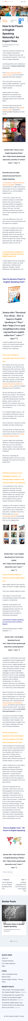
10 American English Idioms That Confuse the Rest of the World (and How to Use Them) (13, 1005)
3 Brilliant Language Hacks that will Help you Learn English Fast (20, 885)
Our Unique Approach (8, 963)
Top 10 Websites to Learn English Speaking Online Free (7, 884)
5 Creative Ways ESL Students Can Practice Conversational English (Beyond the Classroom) (13, 997)
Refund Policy (6, 977)
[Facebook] (20, 19)
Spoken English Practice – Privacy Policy (12, 981)
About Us (5, 958)
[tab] (10, 941)
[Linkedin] (20, 22)
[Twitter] (22, 19)
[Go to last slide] (4, 922)
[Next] (23, 922)
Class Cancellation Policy (9, 974)
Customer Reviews (8, 961)
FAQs (3, 966)
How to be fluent (7, 872)
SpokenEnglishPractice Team (11, 44)
